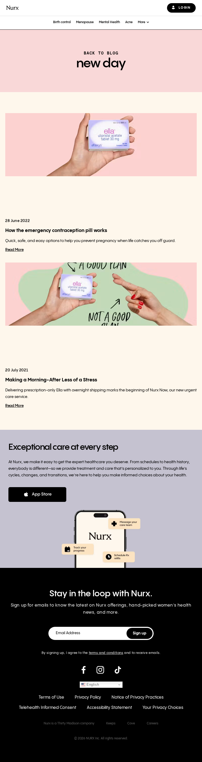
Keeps (110, 723)
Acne (129, 22)
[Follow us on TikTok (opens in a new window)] (118, 672)
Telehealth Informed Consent (47, 707)
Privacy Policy (88, 697)
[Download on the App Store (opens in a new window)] (37, 494)
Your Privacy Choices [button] (163, 707)
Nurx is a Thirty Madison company (69, 723)
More (141, 22)
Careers (152, 723)
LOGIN (184, 7)
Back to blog (101, 52)
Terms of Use (51, 697)
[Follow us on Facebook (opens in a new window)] (83, 672)
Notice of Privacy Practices (138, 697)
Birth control (62, 22)
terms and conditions (106, 653)
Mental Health (109, 22)
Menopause (85, 22)
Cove (131, 723)
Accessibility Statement (109, 707)
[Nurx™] (12, 8)
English (92, 685)
